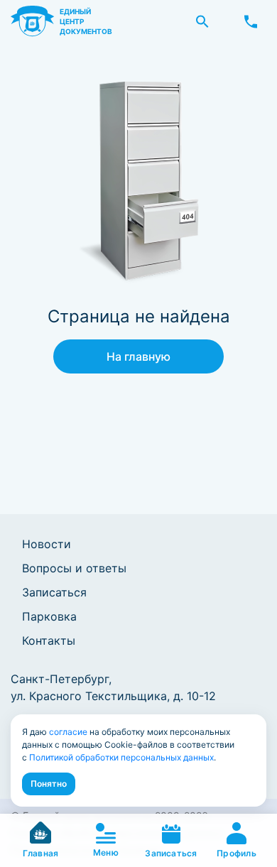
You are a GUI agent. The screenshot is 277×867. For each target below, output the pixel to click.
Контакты (48, 640)
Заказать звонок (250, 21)
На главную (138, 356)
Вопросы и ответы (74, 568)
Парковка (49, 616)
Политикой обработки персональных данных (121, 757)
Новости (46, 544)
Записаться (54, 592)
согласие (68, 731)
